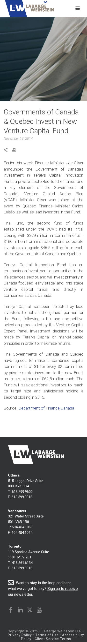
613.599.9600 (22, 492)
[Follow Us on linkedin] (20, 610)
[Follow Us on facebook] (11, 610)
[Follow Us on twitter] (30, 610)
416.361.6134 (22, 563)
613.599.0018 (22, 497)
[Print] (16, 150)
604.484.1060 (22, 527)
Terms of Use (47, 635)
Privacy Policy (20, 635)
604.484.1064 (22, 532)
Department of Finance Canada (46, 408)
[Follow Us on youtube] (39, 610)
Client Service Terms (53, 639)
